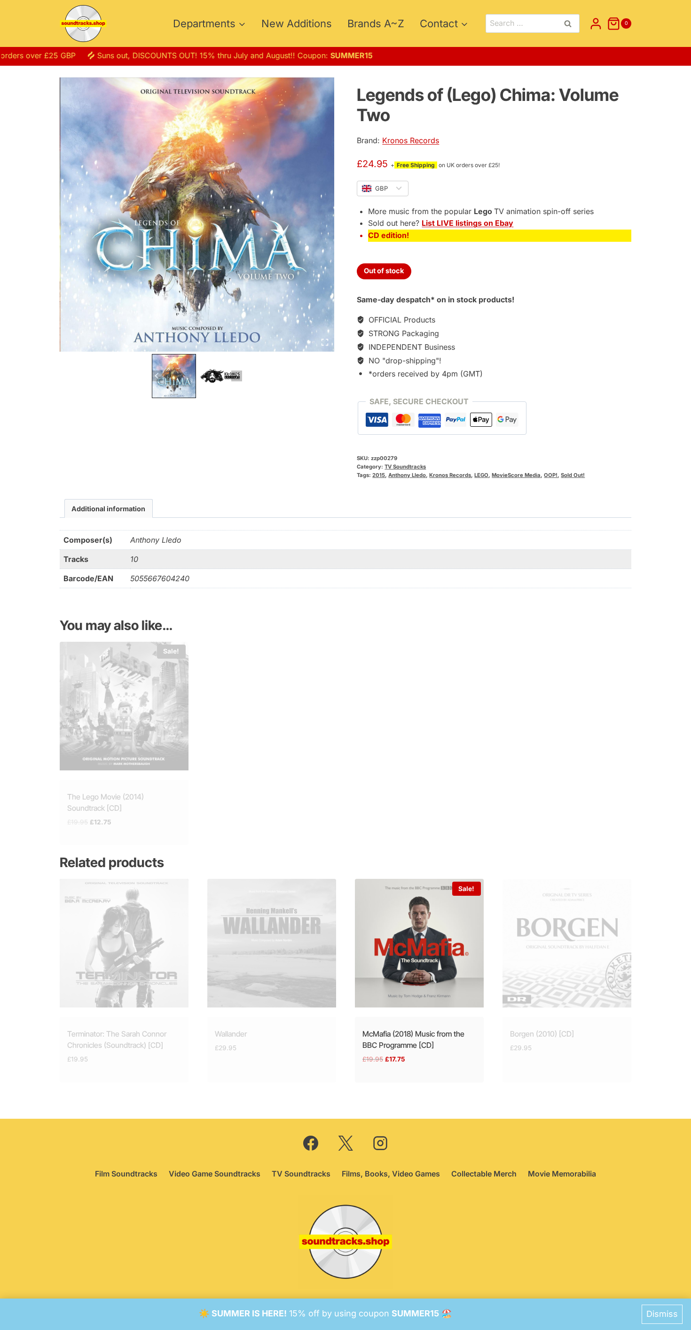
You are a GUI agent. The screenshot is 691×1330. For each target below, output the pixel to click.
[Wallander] (271, 943)
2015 (378, 475)
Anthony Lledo (407, 475)
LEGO (481, 475)
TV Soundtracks (405, 466)
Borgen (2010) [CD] (542, 1033)
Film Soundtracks (126, 1173)
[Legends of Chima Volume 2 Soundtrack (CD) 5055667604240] (197, 214)
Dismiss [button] (662, 1314)
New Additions (296, 23)
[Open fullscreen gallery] (325, 342)
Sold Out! (573, 475)
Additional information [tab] (108, 509)
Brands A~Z (375, 23)
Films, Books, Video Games (391, 1173)
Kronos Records (410, 140)
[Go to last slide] (157, 375)
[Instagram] (380, 1143)
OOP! (551, 475)
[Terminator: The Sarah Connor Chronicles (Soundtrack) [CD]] (124, 943)
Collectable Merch (484, 1173)
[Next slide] (236, 375)
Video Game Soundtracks (214, 1173)
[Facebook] (311, 1143)
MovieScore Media (516, 475)
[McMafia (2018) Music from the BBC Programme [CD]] (419, 943)
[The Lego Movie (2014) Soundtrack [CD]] (124, 706)
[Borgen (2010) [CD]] (567, 943)
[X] (345, 1143)
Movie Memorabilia (562, 1173)
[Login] (596, 23)
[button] (174, 376)
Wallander (231, 1033)
